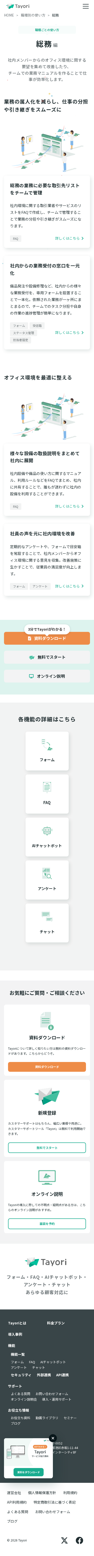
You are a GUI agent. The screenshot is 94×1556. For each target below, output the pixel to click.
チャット (38, 1367)
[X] (64, 1540)
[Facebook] (79, 1540)
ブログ (16, 1423)
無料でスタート (51, 657)
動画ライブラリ (47, 1417)
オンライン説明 (50, 676)
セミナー (70, 1417)
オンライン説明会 (24, 1399)
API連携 (62, 1374)
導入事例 (15, 1334)
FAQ (32, 1361)
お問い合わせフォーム (52, 1393)
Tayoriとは (17, 1322)
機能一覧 (18, 1354)
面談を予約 (47, 1223)
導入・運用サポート (56, 1399)
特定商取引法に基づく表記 (55, 1502)
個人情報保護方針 (42, 1492)
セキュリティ (21, 1374)
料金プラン (56, 1322)
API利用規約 (17, 1502)
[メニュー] (85, 6)
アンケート (19, 1367)
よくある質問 (20, 1393)
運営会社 (14, 1492)
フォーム (17, 1361)
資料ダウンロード (49, 638)
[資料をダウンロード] (28, 1452)
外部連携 (44, 1374)
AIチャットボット (53, 1361)
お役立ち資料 (20, 1417)
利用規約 (70, 1492)
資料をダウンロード (28, 1472)
